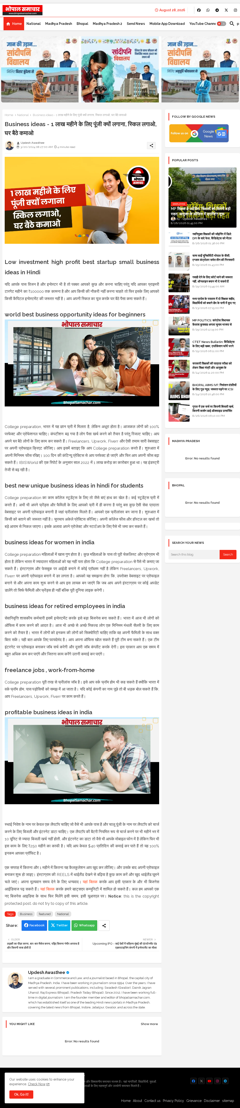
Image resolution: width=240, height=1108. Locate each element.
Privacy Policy (173, 1101)
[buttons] (199, 10)
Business (26, 914)
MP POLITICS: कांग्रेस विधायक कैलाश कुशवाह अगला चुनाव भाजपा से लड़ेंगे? (212, 325)
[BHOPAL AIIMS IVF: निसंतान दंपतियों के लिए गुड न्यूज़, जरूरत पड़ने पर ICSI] (179, 390)
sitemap (228, 1101)
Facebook (37, 925)
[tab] (14, 23)
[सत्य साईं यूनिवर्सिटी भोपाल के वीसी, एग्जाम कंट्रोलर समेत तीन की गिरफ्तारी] (179, 261)
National (33, 24)
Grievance (194, 1101)
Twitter (62, 925)
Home (17, 24)
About (137, 1101)
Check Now (36, 1084)
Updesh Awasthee (46, 972)
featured (45, 914)
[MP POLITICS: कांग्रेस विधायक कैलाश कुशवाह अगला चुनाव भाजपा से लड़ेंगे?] (179, 326)
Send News (136, 24)
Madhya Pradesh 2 (107, 24)
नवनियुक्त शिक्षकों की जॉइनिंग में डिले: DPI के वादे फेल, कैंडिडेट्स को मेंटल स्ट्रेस (212, 238)
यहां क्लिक (90, 881)
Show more (149, 1024)
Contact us (152, 1101)
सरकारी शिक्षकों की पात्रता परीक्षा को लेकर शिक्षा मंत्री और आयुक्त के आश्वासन (212, 368)
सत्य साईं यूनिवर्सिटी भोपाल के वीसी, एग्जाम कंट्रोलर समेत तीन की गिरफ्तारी (213, 258)
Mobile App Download (167, 24)
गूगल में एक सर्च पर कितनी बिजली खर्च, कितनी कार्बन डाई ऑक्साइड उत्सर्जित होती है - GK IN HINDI (213, 411)
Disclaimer (212, 1101)
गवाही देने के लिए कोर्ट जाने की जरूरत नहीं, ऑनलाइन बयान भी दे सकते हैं (212, 279)
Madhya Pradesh (58, 24)
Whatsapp (87, 925)
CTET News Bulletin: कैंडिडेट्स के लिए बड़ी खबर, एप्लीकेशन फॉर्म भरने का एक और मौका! (213, 346)
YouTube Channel (203, 24)
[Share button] (104, 925)
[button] (221, 23)
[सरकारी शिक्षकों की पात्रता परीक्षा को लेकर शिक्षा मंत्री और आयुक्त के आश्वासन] (179, 369)
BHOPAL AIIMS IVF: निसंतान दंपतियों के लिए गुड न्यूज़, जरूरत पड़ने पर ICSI (214, 387)
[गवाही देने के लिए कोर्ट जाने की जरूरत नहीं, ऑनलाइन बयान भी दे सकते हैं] (179, 283)
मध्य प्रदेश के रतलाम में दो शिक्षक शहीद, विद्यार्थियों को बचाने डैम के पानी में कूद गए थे (214, 303)
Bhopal (82, 24)
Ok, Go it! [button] (21, 1094)
